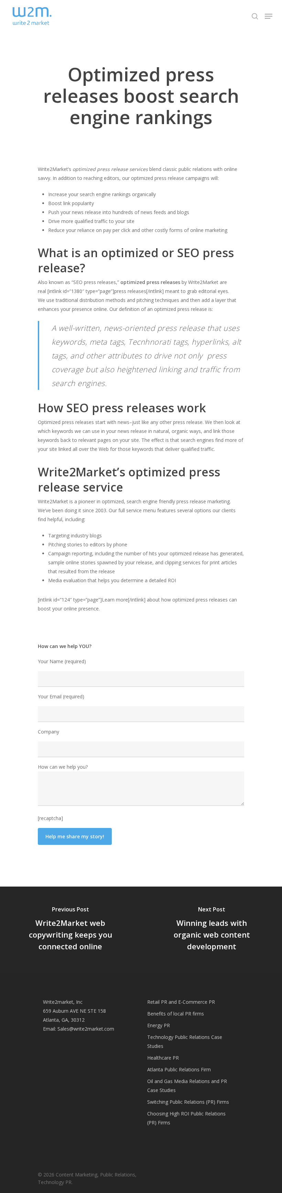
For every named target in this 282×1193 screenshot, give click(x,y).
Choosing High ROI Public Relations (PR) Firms (186, 1118)
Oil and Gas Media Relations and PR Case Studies (187, 1085)
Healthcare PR (163, 1057)
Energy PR (158, 1025)
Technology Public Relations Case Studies (184, 1041)
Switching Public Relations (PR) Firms (188, 1102)
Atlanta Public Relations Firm (179, 1069)
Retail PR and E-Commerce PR (181, 1002)
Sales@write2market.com (85, 1028)
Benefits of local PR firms (175, 1013)
